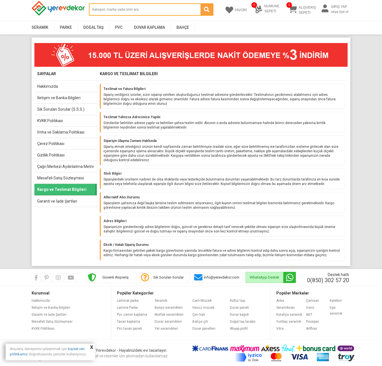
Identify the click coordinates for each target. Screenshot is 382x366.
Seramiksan (285, 308)
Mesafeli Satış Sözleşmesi (60, 178)
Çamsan (312, 301)
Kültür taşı (237, 301)
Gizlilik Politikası (51, 155)
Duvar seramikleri (168, 322)
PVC (118, 27)
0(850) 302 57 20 (328, 280)
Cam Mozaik (202, 301)
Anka (280, 301)
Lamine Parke (127, 308)
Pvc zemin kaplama (132, 315)
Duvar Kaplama (149, 27)
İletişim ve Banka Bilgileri (59, 98)
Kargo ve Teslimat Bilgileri (61, 189)
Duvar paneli (239, 308)
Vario (310, 308)
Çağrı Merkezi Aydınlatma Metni (65, 166)
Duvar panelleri (203, 329)
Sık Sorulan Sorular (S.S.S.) (60, 109)
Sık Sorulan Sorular (168, 277)
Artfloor (311, 329)
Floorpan (312, 322)
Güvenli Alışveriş (115, 277)
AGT (309, 315)
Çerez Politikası (50, 143)
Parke (66, 27)
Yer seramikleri (166, 329)
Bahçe (182, 27)
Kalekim (336, 301)
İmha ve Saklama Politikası (60, 132)
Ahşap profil (239, 329)
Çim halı (198, 315)
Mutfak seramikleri (169, 315)
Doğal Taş (93, 27)
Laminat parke (128, 301)
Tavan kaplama (128, 322)
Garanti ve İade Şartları (57, 201)
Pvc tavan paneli (129, 329)
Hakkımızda (47, 86)
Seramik (40, 27)
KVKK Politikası (50, 120)
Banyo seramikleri (169, 308)
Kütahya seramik (289, 315)
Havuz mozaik (203, 308)
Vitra (280, 329)
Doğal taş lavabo (242, 322)
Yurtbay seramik (288, 322)
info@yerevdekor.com (221, 277)
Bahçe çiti (200, 322)
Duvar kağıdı (239, 315)
